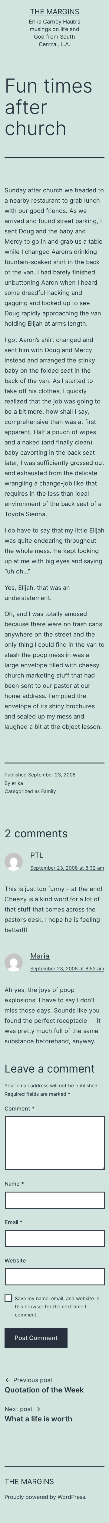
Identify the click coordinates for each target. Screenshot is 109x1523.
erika (17, 783)
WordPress (71, 1497)
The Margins (54, 11)
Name (14, 1183)
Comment (20, 1108)
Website (15, 1260)
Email (13, 1222)
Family (48, 791)
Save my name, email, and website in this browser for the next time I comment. (57, 1306)
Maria (40, 956)
